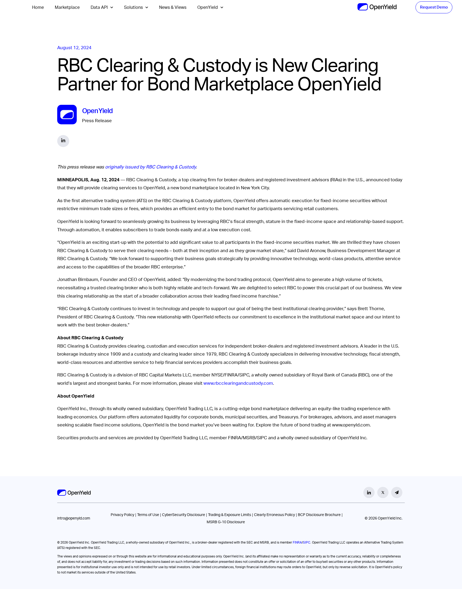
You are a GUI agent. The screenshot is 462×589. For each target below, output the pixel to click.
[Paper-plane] (396, 492)
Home (38, 7)
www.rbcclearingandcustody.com (238, 383)
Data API (99, 7)
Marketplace (67, 7)
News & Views (172, 7)
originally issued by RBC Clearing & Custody (150, 167)
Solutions (133, 7)
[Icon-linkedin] (369, 492)
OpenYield (207, 7)
